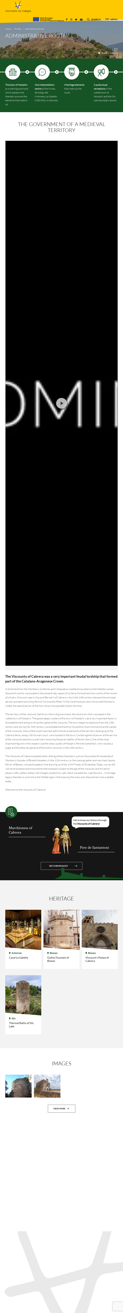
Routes (18, 29)
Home (8, 29)
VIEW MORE (59, 1108)
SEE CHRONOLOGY (58, 866)
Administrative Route (34, 29)
